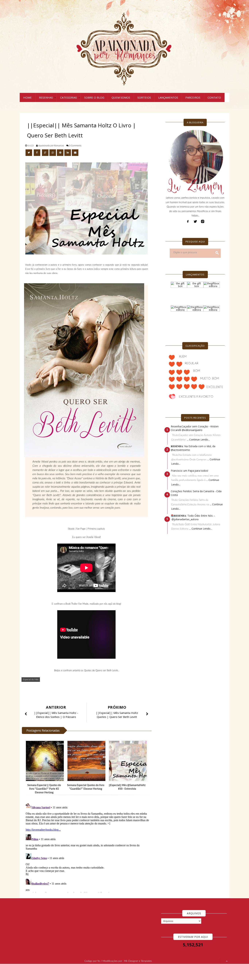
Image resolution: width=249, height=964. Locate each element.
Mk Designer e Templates (138, 961)
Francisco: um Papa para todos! (189, 470)
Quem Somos (121, 97)
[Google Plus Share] (45, 152)
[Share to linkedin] (67, 152)
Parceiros (192, 97)
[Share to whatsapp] (52, 152)
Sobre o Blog (94, 97)
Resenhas (46, 97)
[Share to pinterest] (60, 152)
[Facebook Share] (37, 152)
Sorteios (144, 97)
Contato (214, 97)
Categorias (68, 97)
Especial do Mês (30, 679)
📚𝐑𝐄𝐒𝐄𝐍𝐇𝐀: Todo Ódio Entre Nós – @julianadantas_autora (193, 517)
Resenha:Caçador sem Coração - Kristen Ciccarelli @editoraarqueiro (195, 428)
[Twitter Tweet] (29, 152)
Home (27, 97)
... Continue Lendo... (198, 439)
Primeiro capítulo (96, 529)
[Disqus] (88, 846)
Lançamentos (168, 97)
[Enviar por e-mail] (75, 152)
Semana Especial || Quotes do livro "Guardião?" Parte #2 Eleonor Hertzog (44, 789)
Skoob (71, 529)
